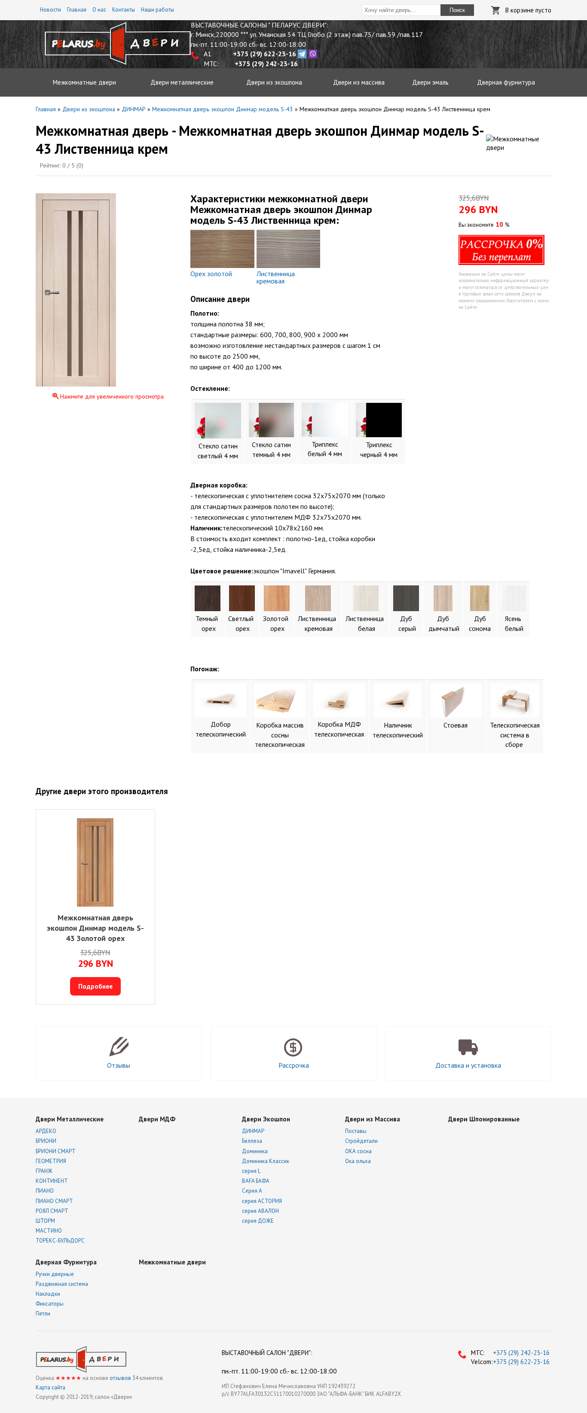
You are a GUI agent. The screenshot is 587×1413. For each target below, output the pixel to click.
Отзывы (118, 1065)
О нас (99, 9)
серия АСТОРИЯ (262, 1201)
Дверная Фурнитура (66, 1262)
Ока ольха (358, 1161)
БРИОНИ (46, 1141)
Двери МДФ (157, 1119)
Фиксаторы (50, 1303)
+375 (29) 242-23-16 (520, 1353)
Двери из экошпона (274, 82)
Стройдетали (361, 1141)
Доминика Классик (265, 1161)
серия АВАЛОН (260, 1211)
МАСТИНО (49, 1230)
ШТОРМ (45, 1220)
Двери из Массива (372, 1119)
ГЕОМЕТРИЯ (51, 1161)
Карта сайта (50, 1387)
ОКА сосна (358, 1151)
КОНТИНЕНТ (52, 1181)
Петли (43, 1313)
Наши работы (157, 9)
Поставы (356, 1131)
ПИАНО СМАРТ (54, 1201)
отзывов (120, 1378)
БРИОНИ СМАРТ (56, 1151)
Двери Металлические (70, 1119)
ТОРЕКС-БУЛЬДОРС (60, 1240)
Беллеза (252, 1141)
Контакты (123, 9)
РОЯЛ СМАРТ (52, 1211)
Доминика (255, 1151)
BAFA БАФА (255, 1181)
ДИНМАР (253, 1131)
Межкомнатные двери (84, 82)
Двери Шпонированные (484, 1119)
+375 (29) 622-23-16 (520, 1362)
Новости (50, 9)
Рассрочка (293, 1065)
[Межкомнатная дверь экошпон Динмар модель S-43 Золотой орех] (95, 863)
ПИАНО (45, 1190)
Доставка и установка (468, 1065)
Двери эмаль (430, 82)
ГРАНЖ (44, 1171)
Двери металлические (182, 82)
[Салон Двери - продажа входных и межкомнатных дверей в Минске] (117, 62)
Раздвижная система (62, 1284)
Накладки (48, 1293)
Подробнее (95, 986)
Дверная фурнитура (506, 82)
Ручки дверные (55, 1274)
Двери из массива (359, 82)
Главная (76, 9)
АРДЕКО (46, 1131)
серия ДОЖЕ (258, 1220)
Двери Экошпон (266, 1119)
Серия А (252, 1190)
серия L (251, 1171)
